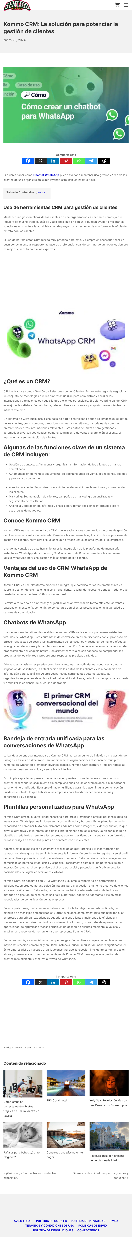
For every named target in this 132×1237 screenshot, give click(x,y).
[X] (41, 161)
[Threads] (104, 161)
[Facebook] (28, 161)
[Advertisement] (66, 280)
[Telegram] (91, 161)
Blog (20, 1047)
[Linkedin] (53, 161)
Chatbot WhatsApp (46, 175)
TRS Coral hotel (57, 1100)
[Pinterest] (66, 161)
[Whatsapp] (79, 161)
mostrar (41, 192)
